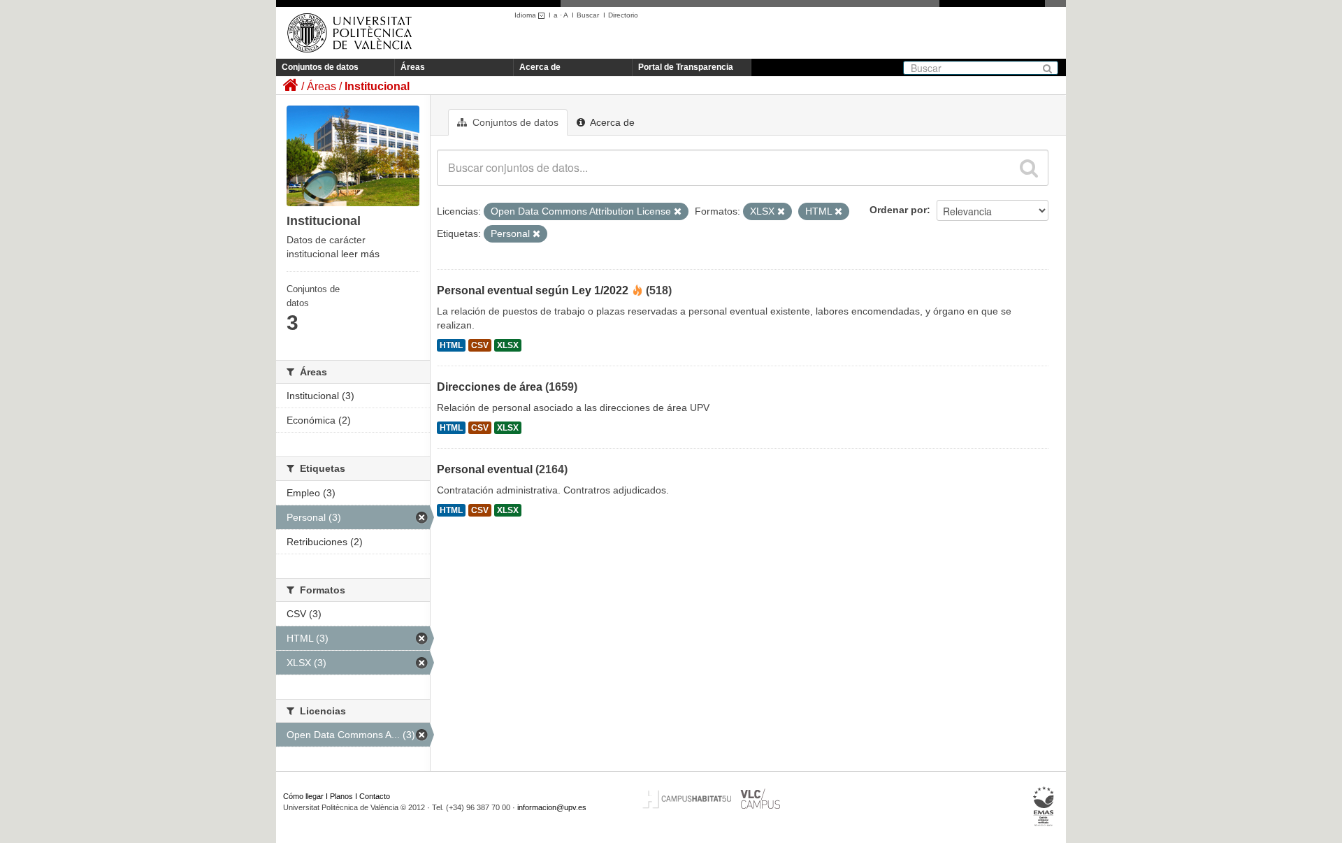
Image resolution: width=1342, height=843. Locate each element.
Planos (341, 796)
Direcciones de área (489, 387)
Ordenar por (898, 209)
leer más (360, 253)
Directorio (623, 15)
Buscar (588, 15)
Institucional (377, 86)
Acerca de (540, 67)
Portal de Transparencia (685, 67)
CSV (480, 345)
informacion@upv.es (551, 807)
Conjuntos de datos (320, 67)
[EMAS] (1043, 806)
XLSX (508, 345)
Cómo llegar (303, 796)
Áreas (413, 67)
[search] (1029, 167)
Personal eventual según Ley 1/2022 (532, 290)
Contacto (374, 796)
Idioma (526, 15)
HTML (451, 345)
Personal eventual (485, 469)
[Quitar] (677, 212)
